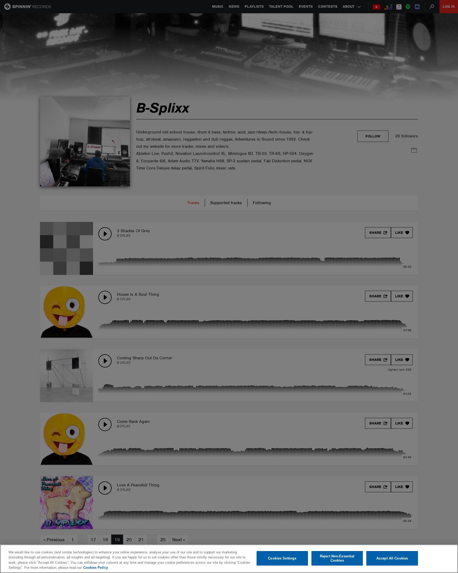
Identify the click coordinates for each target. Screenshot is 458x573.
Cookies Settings (282, 558)
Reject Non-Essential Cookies (337, 558)
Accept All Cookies (392, 558)
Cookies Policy (95, 568)
